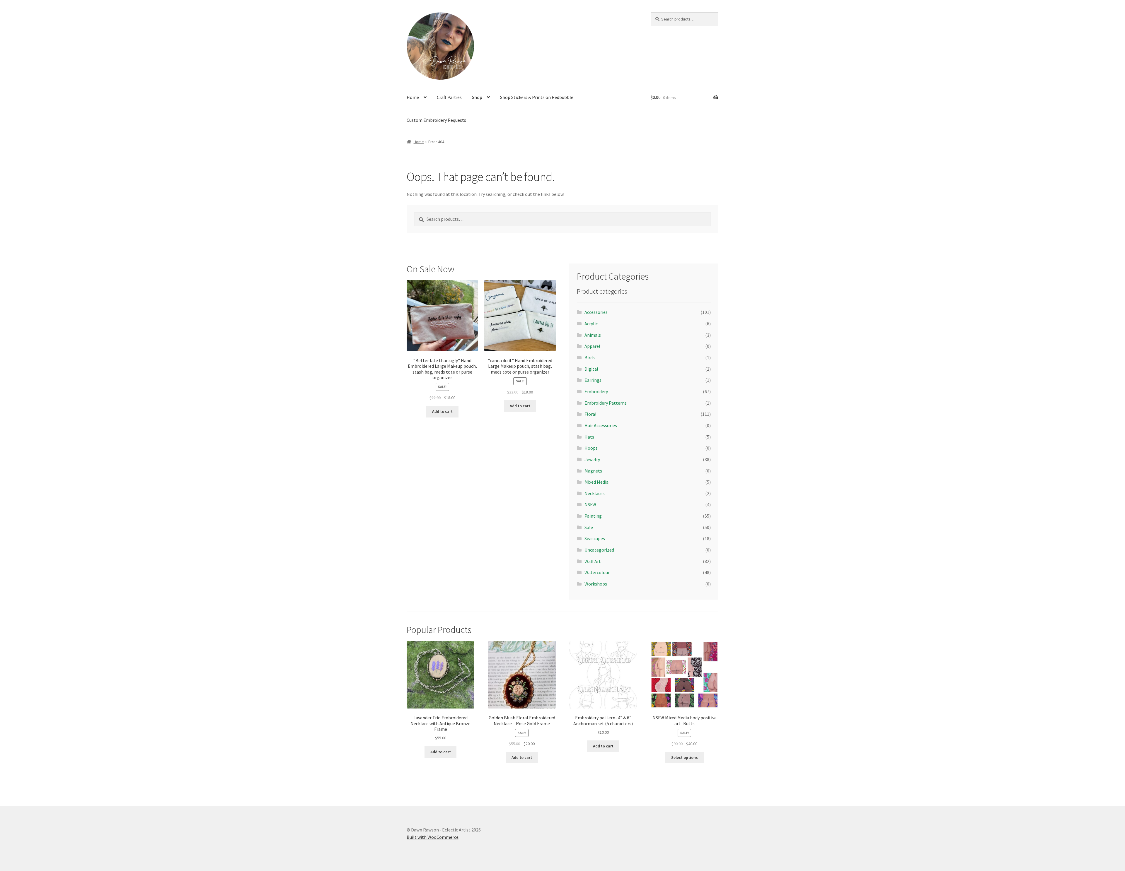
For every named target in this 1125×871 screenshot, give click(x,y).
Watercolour (597, 572)
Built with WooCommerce (432, 837)
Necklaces (594, 493)
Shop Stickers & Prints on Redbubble (536, 97)
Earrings (592, 380)
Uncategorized (599, 550)
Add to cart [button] (442, 411)
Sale (588, 527)
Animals (592, 335)
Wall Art (592, 561)
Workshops (595, 584)
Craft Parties (449, 97)
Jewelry (592, 459)
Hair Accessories (600, 425)
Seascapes (594, 538)
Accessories (596, 312)
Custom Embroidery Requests (436, 120)
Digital (591, 369)
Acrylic (591, 323)
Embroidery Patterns (605, 403)
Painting (593, 516)
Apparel (592, 346)
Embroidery (596, 391)
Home (413, 97)
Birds (589, 357)
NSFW (590, 504)
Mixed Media (596, 482)
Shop (477, 97)
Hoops (591, 448)
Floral (590, 414)
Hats (589, 437)
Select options (684, 757)
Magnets (593, 471)
